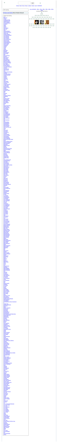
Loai (4, 217)
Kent (4, 189)
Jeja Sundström (6, 162)
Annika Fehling (6, 43)
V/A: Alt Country (7, 404)
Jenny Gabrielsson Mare (8, 164)
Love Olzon (6, 223)
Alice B (5, 26)
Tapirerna (5, 366)
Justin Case (6, 178)
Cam (4, 70)
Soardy (5, 337)
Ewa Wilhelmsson (7, 113)
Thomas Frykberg (7, 376)
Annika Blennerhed (7, 42)
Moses (5, 257)
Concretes (5, 83)
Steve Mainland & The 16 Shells (9, 352)
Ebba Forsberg (6, 99)
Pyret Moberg (6, 300)
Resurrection (6, 310)
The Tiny (5, 372)
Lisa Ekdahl (6, 210)
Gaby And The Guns (7, 127)
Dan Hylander (6, 86)
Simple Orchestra (7, 332)
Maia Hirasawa (6, 227)
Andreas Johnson (7, 34)
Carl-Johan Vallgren (7, 73)
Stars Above (6, 349)
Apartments (6, 45)
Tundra (5, 396)
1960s (38, 9)
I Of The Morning (7, 152)
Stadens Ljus (6, 346)
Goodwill (5, 133)
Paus (4, 282)
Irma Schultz (6, 155)
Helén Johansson (7, 143)
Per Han (5, 286)
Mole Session (6, 250)
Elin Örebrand (6, 102)
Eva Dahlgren (6, 111)
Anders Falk (6, 33)
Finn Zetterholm (6, 119)
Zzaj (4, 432)
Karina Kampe (6, 183)
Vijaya (5, 419)
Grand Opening (6, 134)
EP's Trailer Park (7, 107)
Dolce (5, 94)
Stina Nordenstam (7, 353)
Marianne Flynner (7, 230)
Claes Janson (6, 81)
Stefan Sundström (7, 351)
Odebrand (5, 272)
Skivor (23, 5)
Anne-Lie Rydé (6, 40)
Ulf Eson (5, 401)
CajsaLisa (5, 67)
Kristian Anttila (6, 193)
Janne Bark (6, 161)
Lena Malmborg (6, 205)
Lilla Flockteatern (7, 208)
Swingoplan (6, 361)
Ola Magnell (6, 274)
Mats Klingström (7, 235)
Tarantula (5, 367)
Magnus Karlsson (7, 225)
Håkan (5, 150)
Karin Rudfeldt (6, 182)
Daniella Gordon (7, 87)
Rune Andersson (6, 320)
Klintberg (5, 192)
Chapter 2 (5, 77)
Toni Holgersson (6, 385)
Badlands (5, 51)
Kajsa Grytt (6, 179)
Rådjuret (5, 321)
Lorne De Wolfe (6, 221)
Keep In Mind (6, 187)
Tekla (4, 370)
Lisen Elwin (6, 213)
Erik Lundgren (6, 109)
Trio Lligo (5, 392)
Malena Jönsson (6, 229)
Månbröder (5, 260)
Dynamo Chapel (6, 98)
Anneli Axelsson (6, 41)
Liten (4, 214)
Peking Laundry (6, 283)
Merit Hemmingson (7, 240)
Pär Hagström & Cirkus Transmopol (10, 301)
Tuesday (5, 395)
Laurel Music (6, 203)
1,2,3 (4, 16)
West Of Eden (6, 425)
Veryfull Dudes (6, 417)
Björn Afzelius (6, 57)
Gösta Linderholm (7, 138)
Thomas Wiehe (6, 377)
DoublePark (6, 96)
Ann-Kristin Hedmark (7, 35)
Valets (5, 413)
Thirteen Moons (6, 374)
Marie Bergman (6, 231)
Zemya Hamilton (7, 431)
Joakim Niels (6, 165)
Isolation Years (6, 157)
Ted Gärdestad (6, 368)
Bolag (26, 5)
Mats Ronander (6, 236)
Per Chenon (6, 285)
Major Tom (6, 228)
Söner (5, 365)
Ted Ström (5, 369)
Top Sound (5, 386)
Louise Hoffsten (6, 222)
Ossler (5, 279)
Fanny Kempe (6, 115)
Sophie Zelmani (6, 343)
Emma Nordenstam (7, 105)
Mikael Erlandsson (7, 245)
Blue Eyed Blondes (7, 61)
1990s (46, 9)
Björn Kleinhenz (6, 59)
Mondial (5, 251)
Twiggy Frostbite (7, 398)
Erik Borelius (6, 108)
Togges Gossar (6, 381)
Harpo (5, 140)
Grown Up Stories (7, 135)
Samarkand (6, 324)
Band (21, 5)
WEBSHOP (39, 5)
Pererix (5, 287)
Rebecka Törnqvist (7, 307)
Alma (4, 30)
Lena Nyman (6, 206)
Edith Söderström (7, 100)
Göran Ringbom (6, 137)
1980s (43, 9)
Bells (4, 54)
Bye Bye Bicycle (7, 65)
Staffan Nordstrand (7, 347)
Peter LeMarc (6, 289)
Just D (5, 177)
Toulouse (5, 390)
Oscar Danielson (6, 278)
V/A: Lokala (6, 408)
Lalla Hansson (6, 196)
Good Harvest (6, 132)
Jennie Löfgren (6, 163)
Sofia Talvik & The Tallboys (9, 340)
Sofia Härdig (6, 338)
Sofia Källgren (6, 339)
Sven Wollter (6, 359)
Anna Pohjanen (6, 37)
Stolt (4, 355)
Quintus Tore (6, 303)
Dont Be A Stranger (7, 95)
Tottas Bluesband (7, 388)
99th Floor (5, 17)
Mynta (5, 259)
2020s (42, 10)
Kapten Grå (6, 181)
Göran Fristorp (6, 136)
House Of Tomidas (7, 149)
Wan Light (5, 420)
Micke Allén (6, 242)
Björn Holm (6, 58)
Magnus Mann (6, 226)
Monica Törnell (6, 252)
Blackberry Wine (7, 60)
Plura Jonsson (6, 296)
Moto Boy (5, 258)
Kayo (4, 186)
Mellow (5, 238)
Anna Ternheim (6, 38)
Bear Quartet (6, 53)
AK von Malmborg (7, 22)
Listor (36, 5)
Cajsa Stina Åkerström (8, 66)
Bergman (5, 56)
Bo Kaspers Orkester (7, 62)
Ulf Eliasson (6, 400)
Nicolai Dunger (6, 265)
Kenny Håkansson (7, 188)
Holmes (5, 146)
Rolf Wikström (6, 317)
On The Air (6, 277)
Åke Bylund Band (7, 433)
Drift (4, 97)
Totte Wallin (6, 389)
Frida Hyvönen (6, 126)
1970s (41, 9)
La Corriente (6, 195)
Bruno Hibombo (6, 64)
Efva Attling (6, 101)
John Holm (5, 173)
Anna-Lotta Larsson (7, 39)
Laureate (5, 202)
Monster (5, 254)
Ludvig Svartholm (7, 224)
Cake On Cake (6, 68)
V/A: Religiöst (6, 409)
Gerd (4, 129)
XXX (5, 429)
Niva (4, 271)
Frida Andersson (6, 125)
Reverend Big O (6, 311)
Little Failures (6, 215)
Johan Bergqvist (6, 166)
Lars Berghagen (6, 197)
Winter (5, 428)
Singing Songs (6, 333)
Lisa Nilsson (6, 212)
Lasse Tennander (7, 200)
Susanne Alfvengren (7, 357)
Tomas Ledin (6, 384)
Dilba (4, 91)
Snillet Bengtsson (7, 336)
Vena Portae (6, 415)
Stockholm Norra (7, 354)
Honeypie (5, 147)
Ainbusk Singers (6, 21)
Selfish (5, 330)
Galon (5, 128)
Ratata (5, 306)
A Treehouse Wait (7, 19)
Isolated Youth (6, 156)
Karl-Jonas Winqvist (7, 184)
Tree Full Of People (7, 391)
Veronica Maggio (7, 416)
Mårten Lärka (6, 261)
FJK (4, 120)
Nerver (5, 263)
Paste (4, 281)
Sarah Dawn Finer (7, 326)
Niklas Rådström (7, 269)
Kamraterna (6, 180)
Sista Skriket (6, 334)
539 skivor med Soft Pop (8, 12)
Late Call (5, 201)
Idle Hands (5, 154)
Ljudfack (29, 5)
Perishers (5, 288)
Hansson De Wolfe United (8, 139)
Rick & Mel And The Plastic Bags (10, 313)
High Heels (6, 144)
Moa (4, 249)
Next (4, 264)
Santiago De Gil (6, 325)
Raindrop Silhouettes (7, 304)
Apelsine (5, 46)
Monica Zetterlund (7, 253)
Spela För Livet (6, 344)
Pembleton (5, 284)
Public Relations (6, 299)
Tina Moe (5, 378)
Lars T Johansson (7, 199)
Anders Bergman (7, 31)
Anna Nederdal (6, 36)
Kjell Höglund (6, 191)
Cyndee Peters (6, 85)
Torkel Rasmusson (7, 387)
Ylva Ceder (6, 430)
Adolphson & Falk (7, 20)
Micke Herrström (7, 243)
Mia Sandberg (6, 241)
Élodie (5, 103)
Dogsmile (5, 93)
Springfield (5, 345)
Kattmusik (5, 185)
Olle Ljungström (6, 275)
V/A (4, 402)
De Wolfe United (7, 90)
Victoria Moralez (7, 418)
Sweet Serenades (7, 360)
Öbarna (5, 434)
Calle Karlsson (6, 69)
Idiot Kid (5, 153)
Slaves (5, 335)
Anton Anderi (6, 44)
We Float (5, 422)
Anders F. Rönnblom (7, 32)
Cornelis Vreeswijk (7, 84)
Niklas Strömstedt (7, 270)
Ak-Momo (5, 23)
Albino (5, 25)
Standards (5, 348)
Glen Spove (6, 131)
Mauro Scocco (6, 237)
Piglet (5, 294)
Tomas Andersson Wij (7, 382)
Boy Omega (6, 63)
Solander (5, 341)
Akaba (5, 24)
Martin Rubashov (7, 234)
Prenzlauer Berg (6, 297)
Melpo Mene (6, 239)
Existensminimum (7, 114)
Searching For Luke (7, 329)
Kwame (5, 194)
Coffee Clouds (6, 82)
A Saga (5, 18)
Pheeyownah (6, 292)
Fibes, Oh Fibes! (6, 117)
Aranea (5, 47)
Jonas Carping (6, 175)
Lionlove (5, 209)
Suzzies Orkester (7, 358)
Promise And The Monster (8, 298)
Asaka (5, 48)
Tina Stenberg (6, 379)
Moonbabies (6, 256)
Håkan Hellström (7, 151)
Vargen (5, 414)
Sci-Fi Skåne (6, 328)
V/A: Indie (5, 407)
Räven (5, 322)
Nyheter (17, 5)
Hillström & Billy (7, 145)
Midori (5, 244)
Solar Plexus (6, 342)
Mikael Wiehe (6, 246)
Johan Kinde (6, 169)
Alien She (5, 29)
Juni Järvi (5, 176)
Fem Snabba (6, 116)
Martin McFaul (6, 233)
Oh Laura (5, 273)
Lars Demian (6, 198)
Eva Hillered (6, 112)
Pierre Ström (6, 293)
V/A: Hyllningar (6, 406)
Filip (4, 118)
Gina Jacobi (6, 130)
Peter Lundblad (6, 290)
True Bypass (6, 393)
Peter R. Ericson (6, 291)
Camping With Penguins (8, 71)
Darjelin (5, 88)
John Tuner (6, 174)
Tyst (4, 399)
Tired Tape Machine (7, 380)
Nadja (5, 262)
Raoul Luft (5, 305)
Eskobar (5, 110)
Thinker (5, 373)
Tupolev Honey (6, 397)
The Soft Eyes (6, 371)
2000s (49, 9)
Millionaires (6, 247)
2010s (52, 9)
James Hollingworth (7, 159)
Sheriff (5, 331)
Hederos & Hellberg (7, 142)
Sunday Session (6, 356)
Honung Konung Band (8, 148)
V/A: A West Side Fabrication (9, 403)
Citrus (5, 80)
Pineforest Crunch (7, 295)
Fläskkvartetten (6, 121)
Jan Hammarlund (7, 160)
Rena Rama (6, 309)
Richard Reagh (6, 312)
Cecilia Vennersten (7, 74)
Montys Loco (6, 255)
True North (5, 394)
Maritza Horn (6, 232)
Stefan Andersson (7, 350)
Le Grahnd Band (7, 204)
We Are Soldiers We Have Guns (9, 421)
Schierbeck (5, 327)
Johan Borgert (6, 167)
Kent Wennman (6, 190)
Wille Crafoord (6, 427)
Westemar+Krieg (7, 426)
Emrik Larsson (6, 106)
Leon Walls (6, 207)
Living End (6, 216)
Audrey (5, 49)
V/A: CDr (5, 405)
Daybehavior (6, 89)
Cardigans (5, 72)
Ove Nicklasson (6, 280)
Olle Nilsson (6, 276)
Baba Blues (6, 50)
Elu (4, 104)
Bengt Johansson (7, 55)
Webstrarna (6, 423)
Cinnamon (5, 78)
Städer (33, 5)
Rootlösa (5, 318)
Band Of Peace (6, 52)
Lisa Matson (6, 211)
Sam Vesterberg (6, 323)
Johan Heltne (6, 168)
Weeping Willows (7, 424)
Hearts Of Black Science (8, 141)
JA (4, 158)
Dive (4, 92)
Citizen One (6, 79)
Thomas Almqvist (7, 375)
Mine (4, 248)
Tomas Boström (6, 383)
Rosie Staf (5, 319)
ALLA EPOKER (33, 9)
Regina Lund (6, 308)
